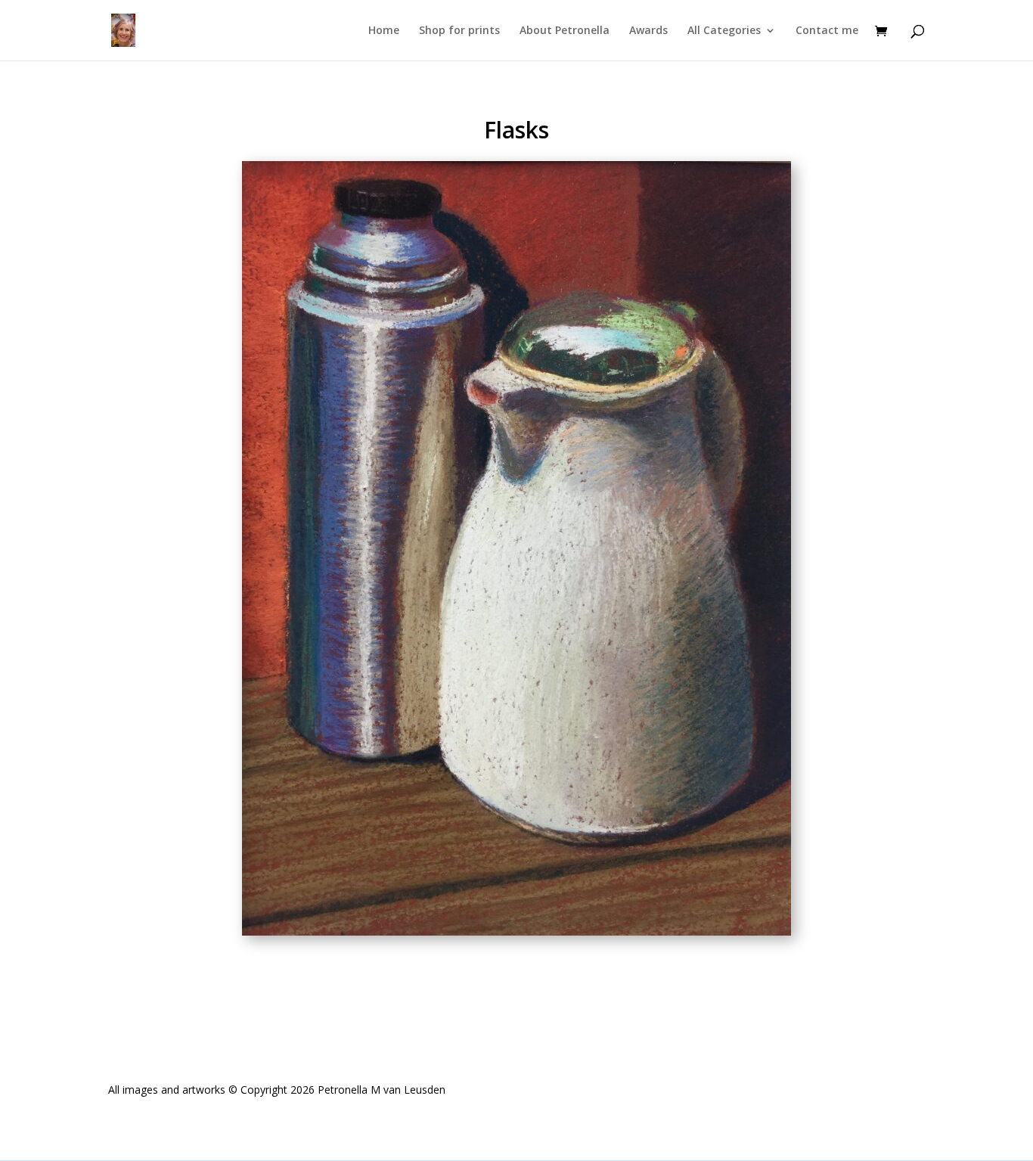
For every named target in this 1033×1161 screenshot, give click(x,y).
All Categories (724, 31)
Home (383, 31)
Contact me (827, 31)
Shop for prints (459, 31)
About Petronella (565, 31)
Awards (648, 31)
